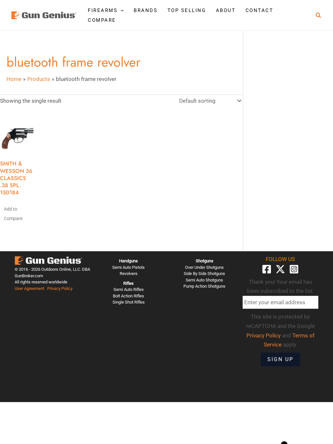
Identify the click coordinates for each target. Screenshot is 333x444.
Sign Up (280, 359)
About (226, 10)
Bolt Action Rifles (128, 296)
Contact (259, 10)
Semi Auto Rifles (128, 289)
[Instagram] (294, 269)
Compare (102, 20)
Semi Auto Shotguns (204, 280)
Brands (145, 10)
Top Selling (186, 10)
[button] (120, 10)
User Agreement (29, 288)
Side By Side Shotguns (204, 273)
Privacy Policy (60, 288)
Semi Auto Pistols (128, 267)
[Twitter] (280, 269)
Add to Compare (13, 213)
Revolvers (129, 273)
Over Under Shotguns (204, 267)
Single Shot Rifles (129, 302)
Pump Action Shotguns (204, 286)
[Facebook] (267, 269)
